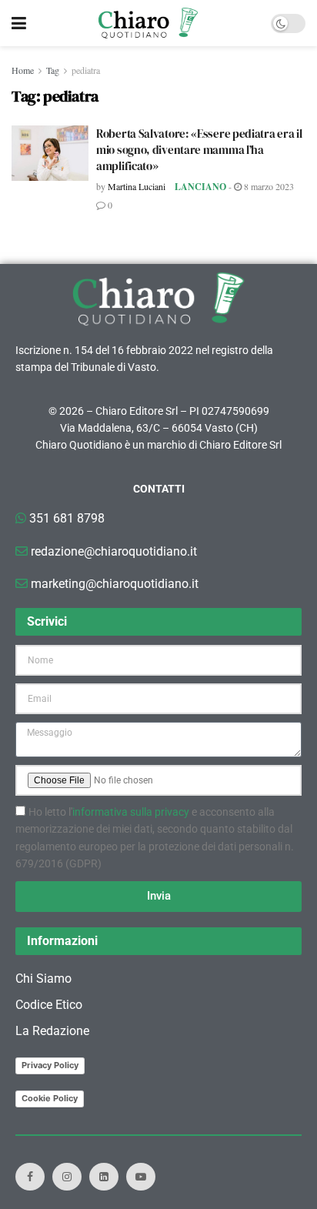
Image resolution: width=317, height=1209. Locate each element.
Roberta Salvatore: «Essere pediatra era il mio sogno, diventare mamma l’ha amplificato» (199, 149)
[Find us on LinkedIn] (103, 1177)
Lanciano (200, 186)
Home (23, 70)
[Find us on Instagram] (67, 1177)
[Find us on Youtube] (140, 1177)
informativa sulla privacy (130, 812)
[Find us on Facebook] (30, 1177)
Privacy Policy (50, 1065)
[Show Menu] (19, 23)
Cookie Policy (50, 1098)
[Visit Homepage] (148, 23)
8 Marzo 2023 (268, 186)
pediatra (86, 70)
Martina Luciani (136, 186)
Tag (52, 70)
